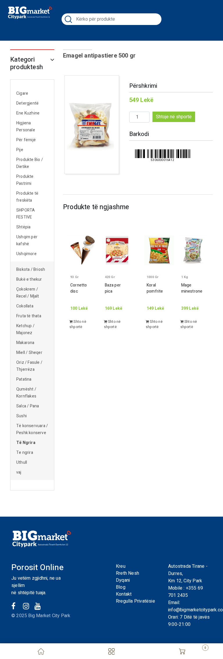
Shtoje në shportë (174, 116)
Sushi (21, 416)
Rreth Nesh (127, 573)
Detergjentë (27, 103)
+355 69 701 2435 (185, 592)
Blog (120, 587)
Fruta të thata (28, 316)
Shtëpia (23, 227)
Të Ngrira (25, 443)
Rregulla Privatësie (135, 601)
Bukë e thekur (29, 279)
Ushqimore (26, 254)
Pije (19, 150)
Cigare (22, 93)
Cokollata (24, 306)
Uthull (21, 462)
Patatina (24, 379)
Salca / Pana (27, 406)
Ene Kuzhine (27, 113)
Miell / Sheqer (29, 353)
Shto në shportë (77, 324)
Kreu (120, 566)
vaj (18, 472)
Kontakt (124, 594)
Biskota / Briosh (30, 269)
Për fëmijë (26, 140)
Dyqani (123, 580)
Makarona (25, 343)
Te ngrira (24, 453)
